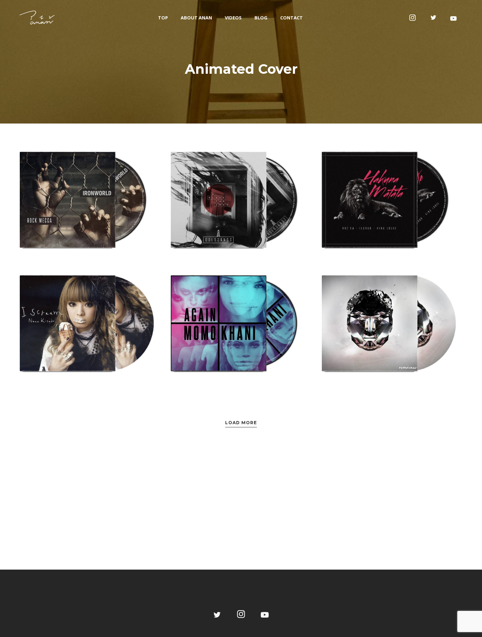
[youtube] (453, 18)
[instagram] (412, 17)
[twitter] (433, 17)
